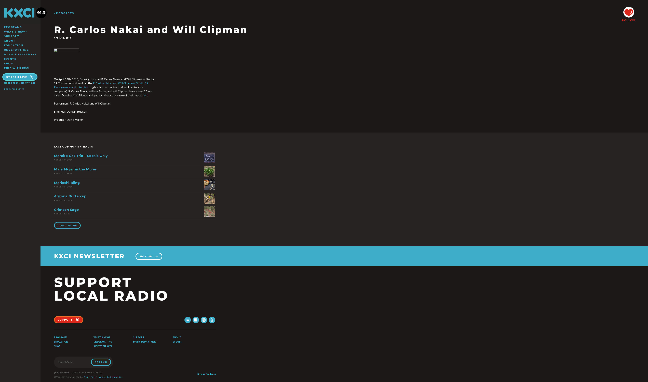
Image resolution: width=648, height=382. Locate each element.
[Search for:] (73, 362)
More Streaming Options (20, 83)
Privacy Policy (90, 377)
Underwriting (16, 49)
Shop (8, 63)
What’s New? (15, 31)
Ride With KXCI (16, 68)
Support (11, 36)
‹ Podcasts (64, 13)
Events (10, 59)
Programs (13, 27)
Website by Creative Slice (111, 377)
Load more (67, 225)
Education (13, 45)
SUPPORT (629, 19)
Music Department (20, 54)
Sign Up (145, 256)
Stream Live (16, 77)
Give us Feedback (206, 374)
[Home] (20, 13)
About (10, 40)
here (145, 95)
